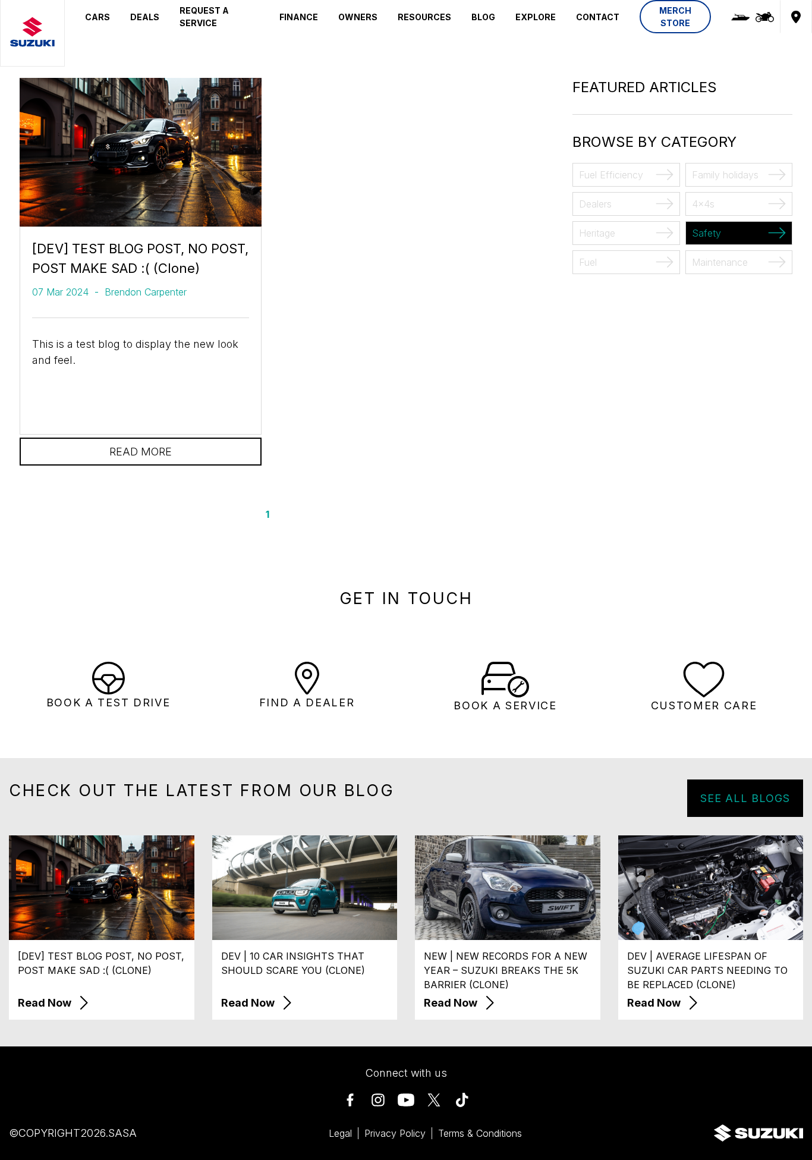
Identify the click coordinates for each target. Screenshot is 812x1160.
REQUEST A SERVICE (204, 16)
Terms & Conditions (480, 1133)
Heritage (597, 233)
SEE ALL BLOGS (745, 798)
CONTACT (597, 17)
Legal (340, 1133)
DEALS (144, 17)
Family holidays (725, 175)
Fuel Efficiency (611, 175)
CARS (97, 17)
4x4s (703, 204)
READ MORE (140, 451)
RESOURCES (424, 17)
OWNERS (357, 17)
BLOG (483, 17)
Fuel (588, 262)
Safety (706, 233)
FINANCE (298, 17)
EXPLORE (535, 17)
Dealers (595, 204)
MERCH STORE (675, 16)
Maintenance (720, 262)
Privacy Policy (395, 1133)
